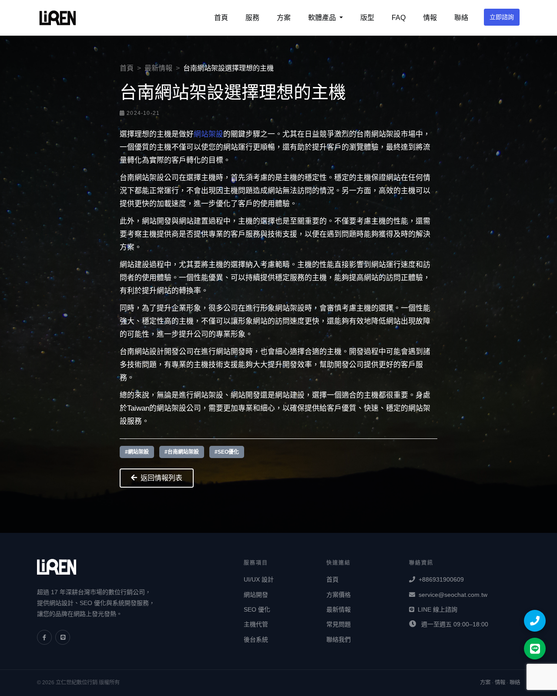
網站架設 (208, 134)
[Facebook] (44, 637)
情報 (430, 17)
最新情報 (158, 68)
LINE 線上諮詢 (437, 609)
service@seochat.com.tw (453, 594)
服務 (252, 17)
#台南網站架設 (181, 452)
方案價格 (338, 594)
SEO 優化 (257, 609)
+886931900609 (441, 579)
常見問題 (338, 624)
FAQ (399, 17)
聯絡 (461, 17)
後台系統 (256, 639)
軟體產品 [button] (323, 17)
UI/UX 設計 (259, 579)
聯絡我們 (338, 639)
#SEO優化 (227, 452)
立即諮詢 (502, 16)
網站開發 (256, 594)
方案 (284, 17)
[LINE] (62, 637)
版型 (367, 17)
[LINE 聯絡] (535, 648)
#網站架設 (137, 452)
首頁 (221, 17)
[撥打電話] (535, 621)
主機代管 (256, 624)
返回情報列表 (161, 478)
